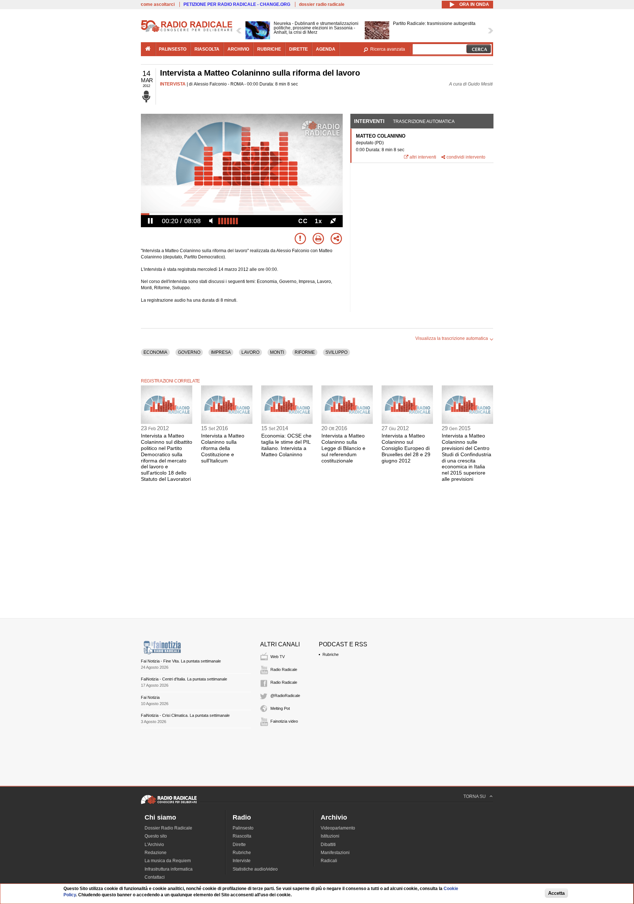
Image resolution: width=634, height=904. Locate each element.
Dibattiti (328, 844)
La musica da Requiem (168, 860)
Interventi (369, 121)
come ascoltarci (158, 4)
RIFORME (305, 352)
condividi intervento (466, 157)
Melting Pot (280, 708)
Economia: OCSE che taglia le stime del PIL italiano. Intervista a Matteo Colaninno (286, 445)
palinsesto (172, 49)
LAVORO (250, 352)
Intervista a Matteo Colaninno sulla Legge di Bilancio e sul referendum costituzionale (343, 448)
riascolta (206, 49)
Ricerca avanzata (387, 49)
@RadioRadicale (285, 695)
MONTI (277, 352)
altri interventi (422, 157)
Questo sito (156, 836)
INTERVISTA (173, 84)
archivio (238, 49)
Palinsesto (243, 828)
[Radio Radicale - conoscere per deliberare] (169, 803)
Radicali (329, 860)
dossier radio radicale (322, 4)
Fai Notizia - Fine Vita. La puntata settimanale (181, 661)
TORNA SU (474, 796)
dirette (298, 49)
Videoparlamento (338, 828)
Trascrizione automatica (424, 121)
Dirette (239, 844)
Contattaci (155, 877)
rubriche (269, 49)
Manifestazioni (335, 852)
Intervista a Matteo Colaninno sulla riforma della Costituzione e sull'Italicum (222, 448)
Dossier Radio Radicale (168, 828)
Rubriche (331, 654)
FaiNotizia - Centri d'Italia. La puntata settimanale (184, 679)
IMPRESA (221, 352)
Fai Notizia (150, 697)
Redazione (156, 852)
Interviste (242, 860)
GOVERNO (189, 352)
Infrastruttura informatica (169, 869)
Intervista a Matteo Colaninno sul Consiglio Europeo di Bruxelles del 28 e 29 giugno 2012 (406, 448)
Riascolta (242, 836)
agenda (325, 49)
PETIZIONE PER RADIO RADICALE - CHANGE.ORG (236, 4)
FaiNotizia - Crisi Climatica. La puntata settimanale (185, 715)
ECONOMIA (155, 352)
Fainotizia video (284, 721)
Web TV (277, 656)
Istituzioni (330, 836)
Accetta (556, 893)
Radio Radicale (283, 669)
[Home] (187, 30)
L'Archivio (154, 844)
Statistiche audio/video (255, 869)
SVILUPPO (336, 352)
